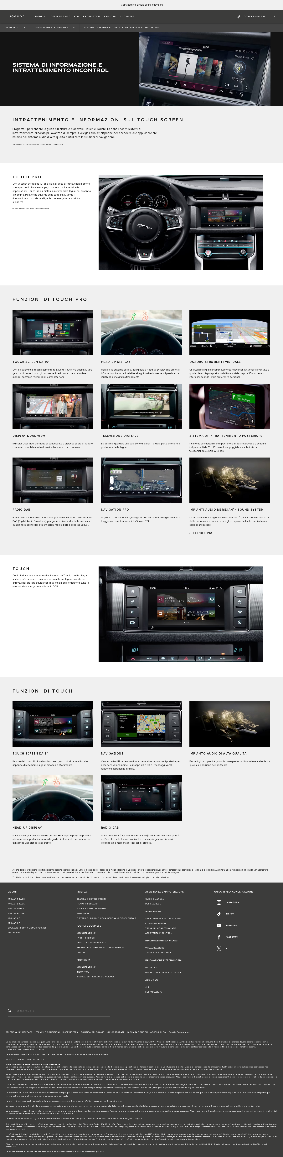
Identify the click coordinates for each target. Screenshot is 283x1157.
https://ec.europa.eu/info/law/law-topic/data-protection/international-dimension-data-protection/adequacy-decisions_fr (119, 1137)
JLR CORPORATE (116, 1032)
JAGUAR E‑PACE (16, 904)
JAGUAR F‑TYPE (16, 913)
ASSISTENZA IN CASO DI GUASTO (163, 919)
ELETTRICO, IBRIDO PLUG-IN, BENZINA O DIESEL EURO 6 (106, 918)
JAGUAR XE (14, 918)
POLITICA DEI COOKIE (92, 1032)
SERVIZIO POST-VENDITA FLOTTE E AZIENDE (100, 947)
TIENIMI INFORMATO (87, 904)
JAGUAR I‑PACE (16, 909)
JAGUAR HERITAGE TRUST (159, 953)
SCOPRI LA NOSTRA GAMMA (91, 909)
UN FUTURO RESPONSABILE (91, 943)
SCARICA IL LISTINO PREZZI (91, 899)
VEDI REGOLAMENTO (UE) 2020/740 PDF (25, 1059)
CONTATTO (82, 952)
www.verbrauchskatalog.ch (113, 1088)
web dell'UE (244, 1044)
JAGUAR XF (14, 923)
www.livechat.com (52, 1124)
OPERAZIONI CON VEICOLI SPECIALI (27, 928)
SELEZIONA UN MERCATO (19, 1032)
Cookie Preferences (179, 1032)
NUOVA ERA (14, 933)
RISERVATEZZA (70, 1032)
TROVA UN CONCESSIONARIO (161, 928)
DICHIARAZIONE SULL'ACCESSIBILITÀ (146, 1032)
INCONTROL (83, 972)
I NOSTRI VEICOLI (86, 938)
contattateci (196, 1047)
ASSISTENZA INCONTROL (158, 933)
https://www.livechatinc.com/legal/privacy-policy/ (177, 1139)
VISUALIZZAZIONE (86, 933)
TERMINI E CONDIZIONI (48, 1032)
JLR (147, 987)
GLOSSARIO (83, 913)
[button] (41, 16)
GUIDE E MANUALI (154, 899)
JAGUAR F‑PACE (16, 899)
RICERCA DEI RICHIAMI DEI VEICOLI (95, 977)
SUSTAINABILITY (153, 992)
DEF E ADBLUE (153, 904)
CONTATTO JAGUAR (156, 923)
